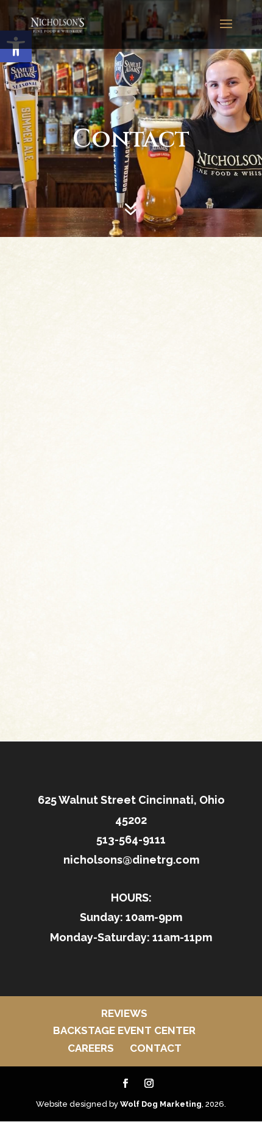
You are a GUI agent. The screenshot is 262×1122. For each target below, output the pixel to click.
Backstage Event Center (124, 1030)
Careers (91, 1048)
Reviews (124, 1013)
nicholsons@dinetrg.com (131, 859)
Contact (156, 1048)
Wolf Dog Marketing (161, 1104)
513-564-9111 (131, 839)
